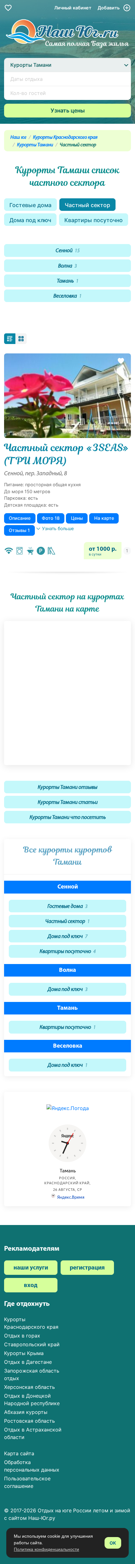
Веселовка (67, 296)
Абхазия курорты (25, 1412)
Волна (67, 266)
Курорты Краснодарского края (65, 137)
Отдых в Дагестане (28, 1362)
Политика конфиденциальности (46, 1549)
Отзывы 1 (19, 530)
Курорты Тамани (35, 145)
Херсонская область (29, 1387)
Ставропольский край (32, 1344)
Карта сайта (19, 1453)
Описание (19, 518)
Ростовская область (29, 1421)
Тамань (67, 281)
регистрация (87, 1268)
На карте (104, 518)
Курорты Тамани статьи (68, 802)
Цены (77, 518)
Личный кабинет (72, 7)
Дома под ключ (30, 220)
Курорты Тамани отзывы (67, 787)
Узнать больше (58, 528)
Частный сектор (87, 205)
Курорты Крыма (24, 1353)
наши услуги (31, 1268)
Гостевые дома (30, 205)
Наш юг (18, 137)
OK (113, 1543)
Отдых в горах (22, 1335)
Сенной (68, 250)
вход (30, 1286)
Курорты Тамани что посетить (68, 817)
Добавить (109, 7)
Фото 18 (51, 518)
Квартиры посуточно (93, 220)
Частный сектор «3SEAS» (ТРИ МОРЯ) (66, 454)
